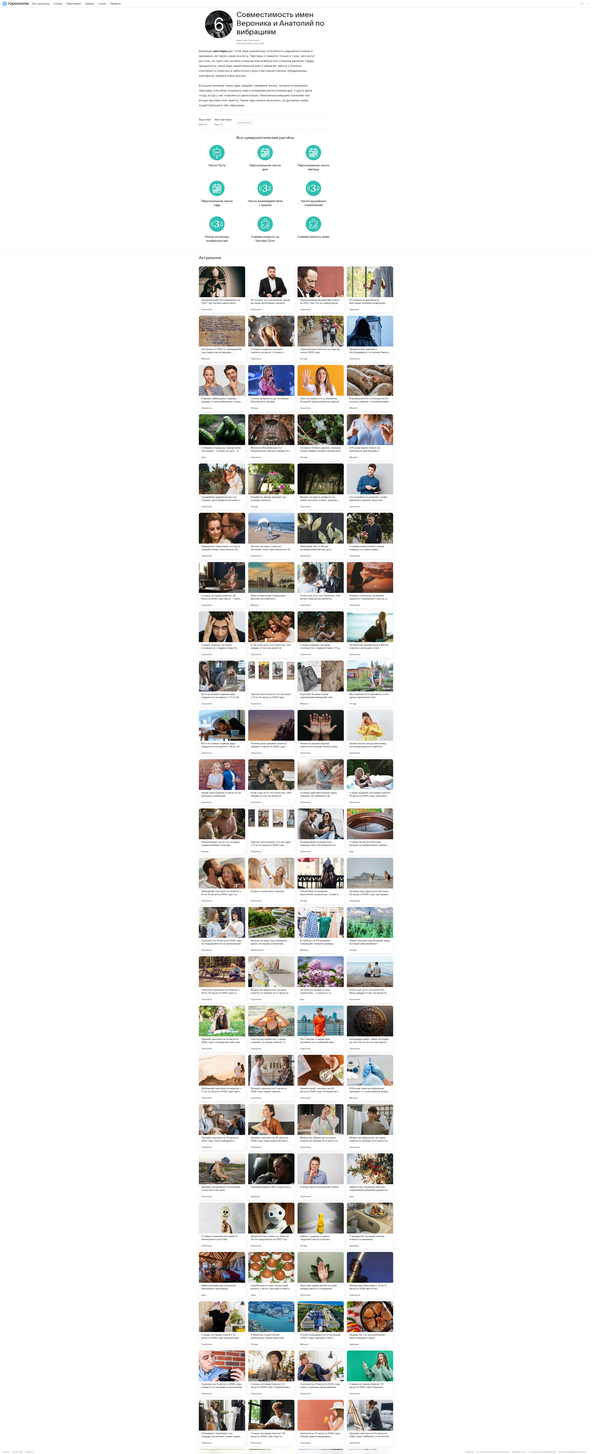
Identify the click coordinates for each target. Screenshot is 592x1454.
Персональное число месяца (313, 167)
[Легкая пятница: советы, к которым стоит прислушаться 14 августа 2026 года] (271, 536)
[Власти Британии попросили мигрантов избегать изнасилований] (271, 585)
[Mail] (4, 3)
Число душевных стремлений (313, 203)
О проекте (469, 1452)
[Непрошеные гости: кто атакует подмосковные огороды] (222, 831)
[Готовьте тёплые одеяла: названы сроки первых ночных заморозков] (321, 437)
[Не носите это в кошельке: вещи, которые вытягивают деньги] (271, 289)
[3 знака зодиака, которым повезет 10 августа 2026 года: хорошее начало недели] (370, 782)
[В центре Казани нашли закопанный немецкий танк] (321, 684)
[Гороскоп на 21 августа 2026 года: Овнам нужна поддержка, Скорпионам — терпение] (321, 1423)
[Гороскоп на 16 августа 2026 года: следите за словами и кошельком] (222, 1374)
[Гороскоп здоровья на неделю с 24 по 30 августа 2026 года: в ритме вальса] (222, 979)
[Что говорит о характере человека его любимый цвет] (321, 1029)
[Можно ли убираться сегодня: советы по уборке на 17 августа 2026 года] (271, 979)
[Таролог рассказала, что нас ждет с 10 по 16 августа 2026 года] (271, 684)
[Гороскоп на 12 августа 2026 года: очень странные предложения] (321, 1374)
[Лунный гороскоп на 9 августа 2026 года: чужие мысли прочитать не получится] (271, 1078)
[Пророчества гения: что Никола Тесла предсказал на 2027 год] (271, 1226)
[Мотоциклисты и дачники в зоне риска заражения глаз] (370, 684)
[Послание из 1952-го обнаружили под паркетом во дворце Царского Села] (222, 339)
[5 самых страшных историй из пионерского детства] (222, 1226)
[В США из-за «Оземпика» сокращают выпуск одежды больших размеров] (321, 930)
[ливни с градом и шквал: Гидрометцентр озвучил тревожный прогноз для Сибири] (321, 1226)
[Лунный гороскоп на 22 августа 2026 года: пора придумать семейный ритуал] (222, 1127)
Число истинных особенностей (217, 239)
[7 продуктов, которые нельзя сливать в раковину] (370, 1226)
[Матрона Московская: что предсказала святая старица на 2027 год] (271, 437)
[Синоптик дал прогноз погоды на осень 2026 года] (321, 339)
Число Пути (217, 165)
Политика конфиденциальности (572, 1452)
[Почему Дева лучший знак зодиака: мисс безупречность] (321, 831)
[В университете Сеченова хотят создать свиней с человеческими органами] (370, 388)
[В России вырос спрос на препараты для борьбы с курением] (370, 437)
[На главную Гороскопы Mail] (18, 3)
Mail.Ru (6, 1452)
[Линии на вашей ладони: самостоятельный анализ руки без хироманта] (321, 733)
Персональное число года (217, 203)
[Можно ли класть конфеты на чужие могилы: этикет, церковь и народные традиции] (321, 487)
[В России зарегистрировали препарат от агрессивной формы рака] (370, 1078)
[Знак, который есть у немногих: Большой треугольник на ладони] (321, 388)
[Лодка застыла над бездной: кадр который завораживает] (370, 930)
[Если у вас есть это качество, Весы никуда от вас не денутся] (370, 979)
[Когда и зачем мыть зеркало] (271, 881)
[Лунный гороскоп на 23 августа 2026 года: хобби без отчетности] (370, 1423)
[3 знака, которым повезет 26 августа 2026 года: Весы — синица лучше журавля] (222, 585)
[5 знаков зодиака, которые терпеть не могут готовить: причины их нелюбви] (271, 339)
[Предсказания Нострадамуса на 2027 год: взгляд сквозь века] (222, 289)
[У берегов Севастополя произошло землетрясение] (271, 1324)
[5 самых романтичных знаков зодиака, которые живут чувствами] (370, 536)
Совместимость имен (313, 237)
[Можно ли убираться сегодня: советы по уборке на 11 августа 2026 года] (321, 1127)
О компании (17, 1452)
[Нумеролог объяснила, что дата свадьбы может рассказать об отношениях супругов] (222, 536)
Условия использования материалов (493, 1452)
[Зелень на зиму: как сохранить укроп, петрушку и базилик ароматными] (271, 930)
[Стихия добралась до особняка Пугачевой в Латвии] (271, 388)
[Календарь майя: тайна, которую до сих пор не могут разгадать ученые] (370, 1029)
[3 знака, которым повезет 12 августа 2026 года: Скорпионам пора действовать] (271, 1374)
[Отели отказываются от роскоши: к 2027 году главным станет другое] (321, 1324)
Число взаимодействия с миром (265, 203)
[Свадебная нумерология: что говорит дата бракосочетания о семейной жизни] (222, 487)
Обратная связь (519, 1452)
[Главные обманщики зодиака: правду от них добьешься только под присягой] (222, 388)
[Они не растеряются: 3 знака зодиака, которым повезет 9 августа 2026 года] (271, 1029)
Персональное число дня (265, 167)
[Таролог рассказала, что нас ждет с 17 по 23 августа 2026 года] (271, 831)
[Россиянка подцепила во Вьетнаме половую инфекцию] (370, 289)
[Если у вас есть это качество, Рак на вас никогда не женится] (321, 585)
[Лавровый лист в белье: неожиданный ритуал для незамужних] (321, 536)
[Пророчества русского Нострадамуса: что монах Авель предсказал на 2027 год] (370, 339)
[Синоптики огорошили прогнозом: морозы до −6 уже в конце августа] (321, 881)
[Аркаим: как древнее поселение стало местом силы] (222, 1176)
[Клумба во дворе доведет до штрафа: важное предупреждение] (271, 487)
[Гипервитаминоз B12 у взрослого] (271, 1176)
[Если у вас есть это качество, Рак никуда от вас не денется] (271, 634)
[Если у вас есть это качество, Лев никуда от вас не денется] (271, 782)
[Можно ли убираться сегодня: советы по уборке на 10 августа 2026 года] (370, 1127)
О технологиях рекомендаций (542, 1452)
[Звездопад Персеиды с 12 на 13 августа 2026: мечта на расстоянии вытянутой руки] (370, 1275)
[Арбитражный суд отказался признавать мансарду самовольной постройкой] (222, 1275)
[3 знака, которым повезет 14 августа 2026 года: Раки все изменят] (370, 1374)
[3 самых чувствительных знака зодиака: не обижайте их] (321, 782)
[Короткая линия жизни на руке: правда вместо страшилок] (321, 1275)
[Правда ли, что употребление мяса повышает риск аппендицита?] (370, 1324)
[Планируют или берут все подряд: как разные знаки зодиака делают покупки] (222, 1423)
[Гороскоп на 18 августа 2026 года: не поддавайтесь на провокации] (222, 930)
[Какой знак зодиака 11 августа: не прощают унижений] (222, 782)
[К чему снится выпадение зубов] (321, 1176)
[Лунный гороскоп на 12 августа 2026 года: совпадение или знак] (222, 1029)
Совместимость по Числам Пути (265, 239)
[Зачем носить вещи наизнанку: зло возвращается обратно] (370, 733)
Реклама (29, 1452)
